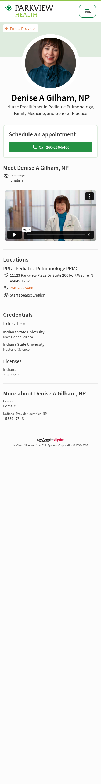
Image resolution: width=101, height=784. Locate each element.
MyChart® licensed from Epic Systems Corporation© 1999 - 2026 (50, 445)
